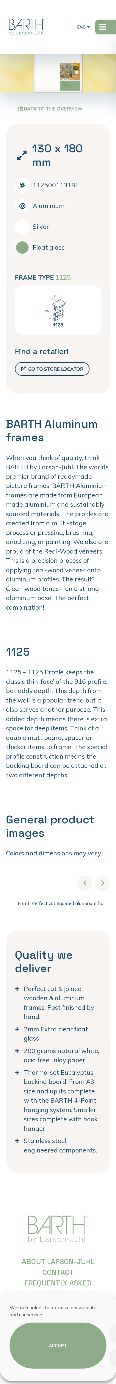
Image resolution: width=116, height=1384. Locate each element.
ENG (81, 27)
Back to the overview (53, 109)
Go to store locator (55, 369)
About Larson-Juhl (58, 1261)
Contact (58, 1272)
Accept (58, 1345)
